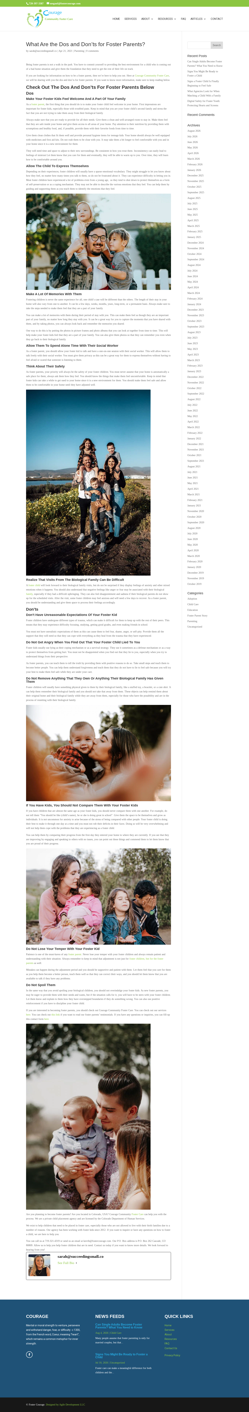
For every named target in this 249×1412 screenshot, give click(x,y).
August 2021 (194, 466)
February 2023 (195, 365)
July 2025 (192, 203)
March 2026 (193, 158)
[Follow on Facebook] (29, 1354)
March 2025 (193, 226)
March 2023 (193, 360)
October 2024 (194, 254)
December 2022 (195, 377)
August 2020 (194, 528)
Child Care (193, 604)
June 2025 (192, 209)
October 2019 (194, 584)
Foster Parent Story (197, 615)
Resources (171, 1339)
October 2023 (194, 321)
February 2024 (195, 298)
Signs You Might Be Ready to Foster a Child (121, 1356)
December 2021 (195, 444)
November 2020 (195, 511)
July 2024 (192, 270)
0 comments (92, 51)
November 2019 (195, 578)
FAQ (183, 19)
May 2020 (192, 544)
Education (192, 610)
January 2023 (194, 371)
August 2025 (194, 198)
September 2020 (195, 522)
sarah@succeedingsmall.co (43, 51)
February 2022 (195, 433)
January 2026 (194, 170)
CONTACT (217, 19)
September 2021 (195, 461)
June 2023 (192, 343)
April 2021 (193, 488)
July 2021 (192, 472)
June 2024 (192, 276)
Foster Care (137, 1214)
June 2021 (192, 477)
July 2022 (192, 405)
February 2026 (195, 164)
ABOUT (145, 19)
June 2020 (192, 539)
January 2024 (194, 304)
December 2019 (195, 572)
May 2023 (192, 349)
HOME (116, 19)
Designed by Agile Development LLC (65, 1404)
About (168, 1334)
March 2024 (193, 293)
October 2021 (194, 455)
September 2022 (195, 393)
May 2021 (192, 483)
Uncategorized (194, 626)
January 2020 (194, 567)
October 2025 (194, 186)
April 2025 (193, 220)
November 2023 (195, 315)
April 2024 (193, 287)
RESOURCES (165, 19)
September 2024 (195, 259)
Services (169, 1329)
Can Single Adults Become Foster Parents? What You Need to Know (118, 1326)
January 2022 (194, 438)
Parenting (79, 51)
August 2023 (194, 332)
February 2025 (195, 231)
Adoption (192, 598)
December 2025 (195, 175)
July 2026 (192, 136)
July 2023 (192, 337)
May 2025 (192, 214)
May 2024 (192, 281)
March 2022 (193, 427)
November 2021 (195, 449)
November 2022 (195, 382)
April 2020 (193, 550)
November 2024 (195, 248)
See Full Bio (66, 1263)
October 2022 (194, 388)
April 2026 (193, 153)
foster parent (37, 104)
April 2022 (193, 421)
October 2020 (194, 516)
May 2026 (192, 147)
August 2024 (194, 265)
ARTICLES (196, 19)
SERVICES (130, 19)
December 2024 (195, 242)
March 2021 (193, 494)
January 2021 (194, 505)
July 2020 (192, 533)
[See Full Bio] (76, 1263)
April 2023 (193, 354)
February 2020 (195, 561)
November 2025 (195, 181)
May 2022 (192, 416)
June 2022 (192, 410)
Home (168, 1325)
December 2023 (195, 309)
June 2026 (192, 142)
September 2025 (195, 192)
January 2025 (194, 237)
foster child (34, 585)
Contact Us (171, 1348)
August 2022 (194, 399)
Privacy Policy (172, 1355)
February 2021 (195, 500)
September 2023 (195, 326)
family (29, 594)
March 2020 (193, 556)
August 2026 (194, 131)
